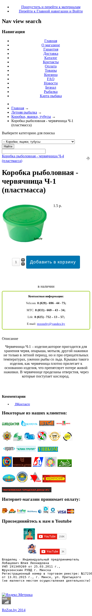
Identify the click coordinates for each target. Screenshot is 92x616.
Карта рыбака (51, 96)
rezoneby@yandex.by (51, 324)
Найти (8, 146)
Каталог (50, 58)
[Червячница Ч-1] (26, 244)
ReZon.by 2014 (13, 610)
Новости (51, 83)
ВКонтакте (22, 404)
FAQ (50, 79)
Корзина (51, 75)
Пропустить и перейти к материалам (50, 7)
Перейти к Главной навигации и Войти (51, 11)
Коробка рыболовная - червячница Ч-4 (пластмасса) (33, 158)
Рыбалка (51, 92)
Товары (51, 70)
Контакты (51, 62)
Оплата (51, 66)
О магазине (51, 45)
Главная (50, 41)
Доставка (50, 54)
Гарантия (50, 49)
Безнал (50, 87)
